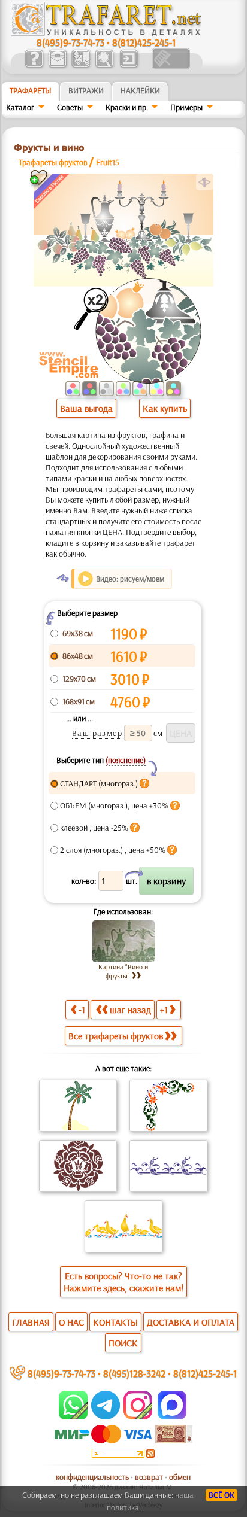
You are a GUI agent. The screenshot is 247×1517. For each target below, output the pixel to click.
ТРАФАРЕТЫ (31, 90)
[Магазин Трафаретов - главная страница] (106, 33)
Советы (70, 107)
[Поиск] (104, 66)
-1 (82, 1010)
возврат (149, 1477)
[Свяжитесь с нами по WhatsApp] (74, 1416)
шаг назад (130, 1010)
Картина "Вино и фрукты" (123, 971)
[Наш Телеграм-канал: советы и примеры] (104, 1416)
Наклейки (140, 90)
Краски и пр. (127, 107)
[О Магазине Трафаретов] (34, 66)
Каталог (20, 107)
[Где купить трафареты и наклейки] (57, 66)
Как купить (165, 408)
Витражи (86, 90)
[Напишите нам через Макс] (172, 1416)
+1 (164, 1010)
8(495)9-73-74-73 (70, 42)
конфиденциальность (92, 1477)
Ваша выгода (86, 408)
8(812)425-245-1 (144, 42)
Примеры (186, 107)
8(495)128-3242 (134, 1373)
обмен (180, 1477)
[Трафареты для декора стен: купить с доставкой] (80, 66)
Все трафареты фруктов (115, 1036)
